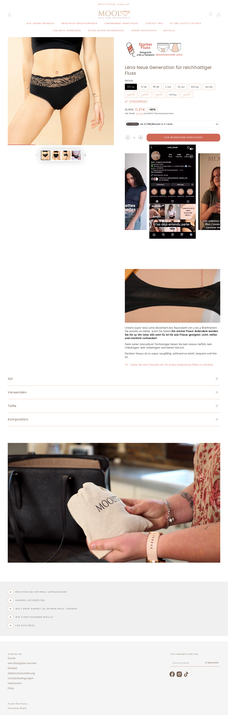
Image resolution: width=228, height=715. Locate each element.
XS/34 (130, 87)
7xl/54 (173, 94)
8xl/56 (186, 94)
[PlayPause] (128, 261)
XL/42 (181, 87)
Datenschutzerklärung (21, 673)
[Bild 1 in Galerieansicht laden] (45, 155)
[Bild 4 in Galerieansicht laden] (76, 155)
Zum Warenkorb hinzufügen (183, 137)
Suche (12, 658)
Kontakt (12, 668)
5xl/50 (145, 94)
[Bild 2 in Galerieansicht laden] (55, 155)
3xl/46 (208, 87)
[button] (210, 14)
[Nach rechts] (85, 155)
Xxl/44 (195, 87)
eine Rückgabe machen (22, 663)
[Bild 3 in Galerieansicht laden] (66, 155)
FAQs (11, 688)
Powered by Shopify (17, 708)
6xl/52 (159, 94)
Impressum (15, 683)
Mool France (21, 704)
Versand (139, 113)
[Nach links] (36, 155)
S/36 (144, 87)
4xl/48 (131, 94)
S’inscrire (212, 663)
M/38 (156, 87)
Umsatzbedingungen (20, 678)
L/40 (168, 87)
